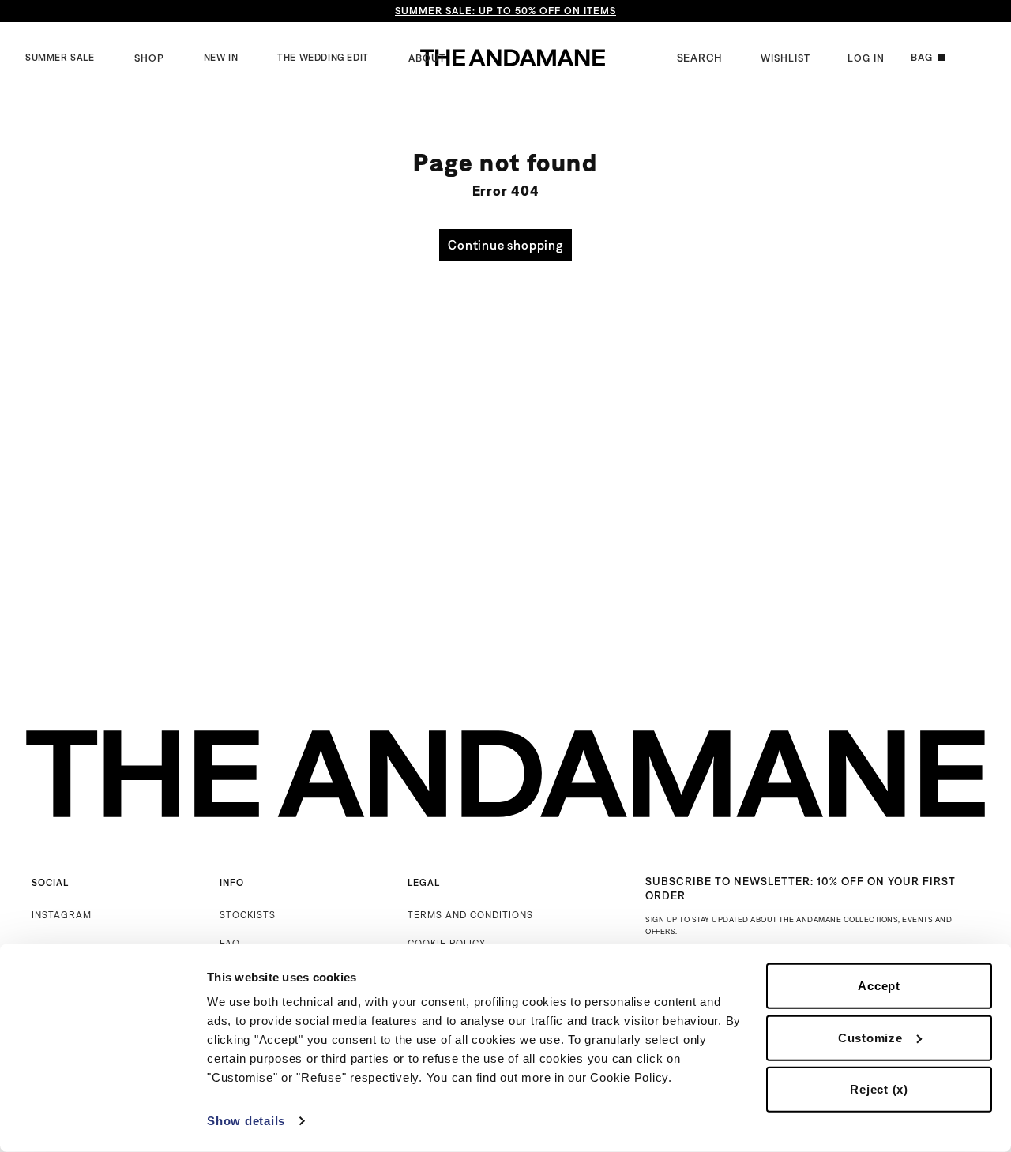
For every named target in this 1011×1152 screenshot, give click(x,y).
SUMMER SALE (60, 57)
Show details (246, 1121)
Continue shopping (505, 245)
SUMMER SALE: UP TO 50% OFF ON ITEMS (505, 11)
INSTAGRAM (62, 915)
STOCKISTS (248, 915)
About (426, 58)
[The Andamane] (512, 57)
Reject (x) (879, 1089)
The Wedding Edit (323, 57)
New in (221, 57)
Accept (879, 986)
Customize (870, 1037)
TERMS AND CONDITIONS (470, 915)
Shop (149, 58)
